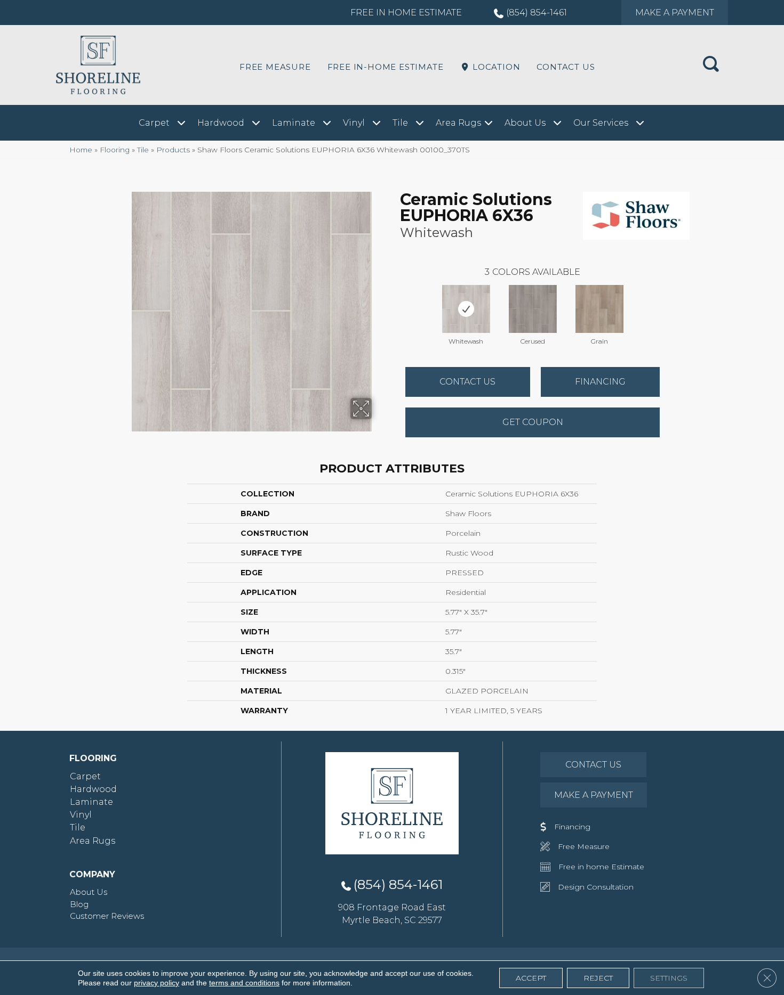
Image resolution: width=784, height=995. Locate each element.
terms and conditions (244, 982)
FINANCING (600, 382)
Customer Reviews (107, 916)
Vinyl (81, 815)
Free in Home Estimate (406, 12)
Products (173, 149)
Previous (395, 298)
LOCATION (495, 67)
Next (670, 298)
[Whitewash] (466, 309)
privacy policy (156, 982)
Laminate (91, 802)
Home (80, 149)
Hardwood (93, 789)
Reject (598, 978)
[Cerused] (532, 309)
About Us (88, 892)
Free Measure (275, 67)
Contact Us (566, 67)
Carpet (85, 776)
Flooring (115, 149)
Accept (531, 978)
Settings (668, 978)
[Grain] (599, 309)
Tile (143, 149)
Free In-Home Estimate (385, 67)
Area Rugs (92, 841)
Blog (79, 904)
